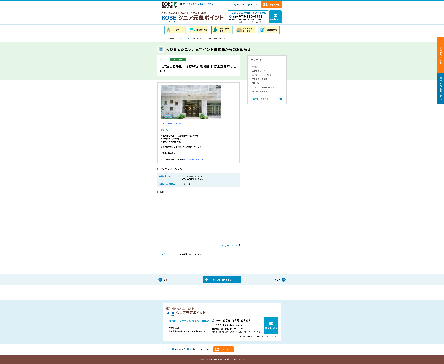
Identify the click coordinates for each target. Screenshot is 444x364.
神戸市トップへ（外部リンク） (169, 5)
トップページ (175, 30)
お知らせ (186, 39)
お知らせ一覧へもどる (222, 279)
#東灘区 (198, 254)
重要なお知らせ (258, 70)
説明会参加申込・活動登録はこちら (198, 4)
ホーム (179, 39)
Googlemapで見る (229, 245)
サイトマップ (255, 5)
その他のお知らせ (259, 91)
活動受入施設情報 (259, 79)
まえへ (166, 279)
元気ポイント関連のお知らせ (264, 87)
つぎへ (277, 279)
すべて (254, 66)
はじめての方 (198, 30)
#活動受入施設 (186, 254)
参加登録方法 (269, 30)
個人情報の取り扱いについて (200, 349)
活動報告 (256, 83)
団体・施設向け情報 (245, 30)
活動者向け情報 (222, 30)
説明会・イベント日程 (261, 75)
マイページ (224, 349)
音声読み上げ (241, 5)
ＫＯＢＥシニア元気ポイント (193, 18)
